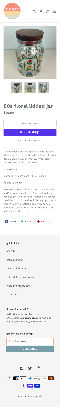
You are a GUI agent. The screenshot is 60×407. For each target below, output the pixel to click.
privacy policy (14, 259)
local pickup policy (18, 285)
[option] (17, 88)
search (10, 250)
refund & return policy (20, 277)
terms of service (16, 268)
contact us (13, 294)
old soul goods (34, 396)
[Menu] (54, 11)
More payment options (30, 140)
